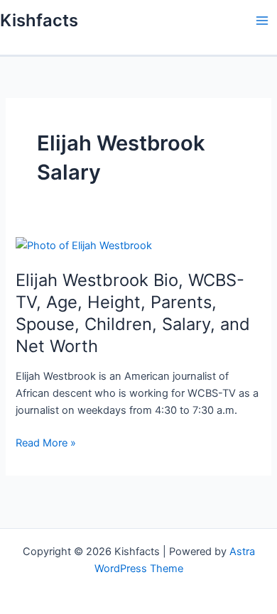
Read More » (46, 443)
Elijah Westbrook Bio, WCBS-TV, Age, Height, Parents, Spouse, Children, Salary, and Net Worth (133, 313)
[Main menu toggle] (262, 20)
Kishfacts (39, 20)
